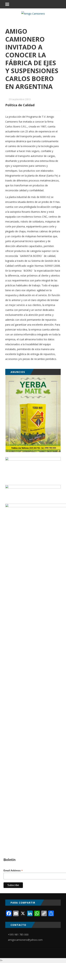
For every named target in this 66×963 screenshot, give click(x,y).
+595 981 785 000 (18, 934)
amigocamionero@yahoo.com (25, 939)
